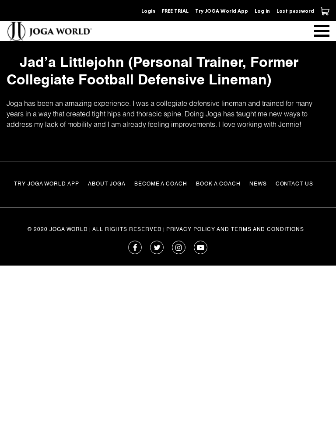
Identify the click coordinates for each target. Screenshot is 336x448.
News (258, 184)
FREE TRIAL (175, 11)
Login (148, 11)
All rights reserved (126, 229)
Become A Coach (160, 184)
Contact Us (295, 184)
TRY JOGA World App (46, 184)
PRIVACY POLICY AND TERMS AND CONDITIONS (235, 229)
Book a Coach (218, 184)
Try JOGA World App (221, 11)
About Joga (107, 184)
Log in (262, 11)
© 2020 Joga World (58, 229)
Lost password (295, 11)
